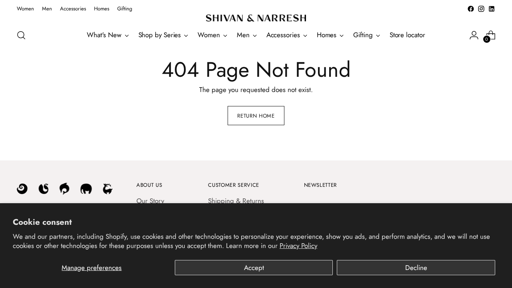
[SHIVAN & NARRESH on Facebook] (470, 8)
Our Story (150, 201)
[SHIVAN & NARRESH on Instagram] (481, 8)
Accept (254, 267)
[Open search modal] (21, 35)
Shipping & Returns (236, 201)
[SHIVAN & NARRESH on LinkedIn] (491, 8)
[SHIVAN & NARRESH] (256, 18)
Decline (416, 267)
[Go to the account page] (474, 35)
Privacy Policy (298, 245)
